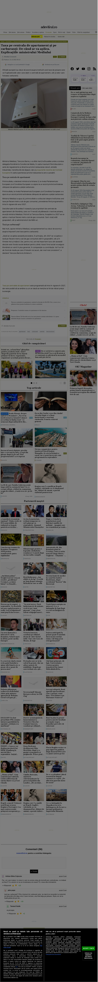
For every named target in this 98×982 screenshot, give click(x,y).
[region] (49, 955)
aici (17, 966)
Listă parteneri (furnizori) (53, 954)
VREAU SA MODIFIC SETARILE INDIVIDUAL (88, 955)
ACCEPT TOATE (88, 948)
